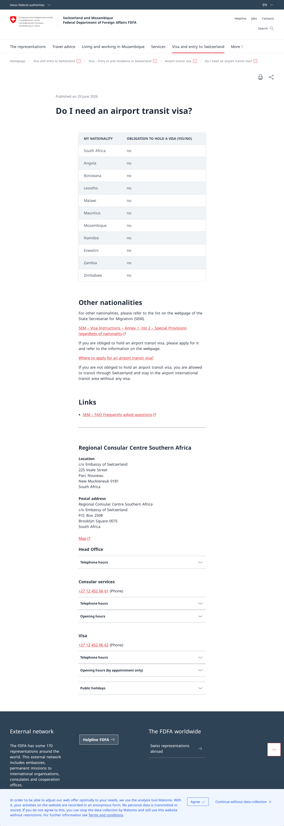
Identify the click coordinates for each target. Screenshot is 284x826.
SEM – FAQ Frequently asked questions (117, 414)
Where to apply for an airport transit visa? (116, 357)
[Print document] (260, 77)
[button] (28, 46)
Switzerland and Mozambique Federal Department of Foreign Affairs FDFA (99, 20)
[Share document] (271, 77)
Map (82, 538)
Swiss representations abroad (169, 748)
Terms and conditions (106, 815)
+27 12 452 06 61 (94, 590)
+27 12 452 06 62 (94, 644)
